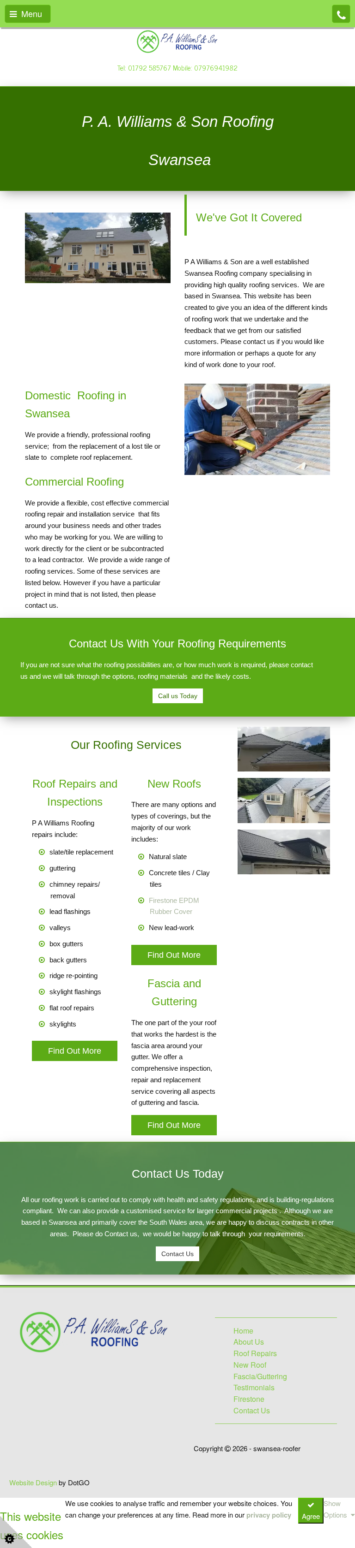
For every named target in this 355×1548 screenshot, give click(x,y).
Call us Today (177, 696)
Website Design (33, 1482)
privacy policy (268, 1515)
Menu (29, 13)
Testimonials (254, 1387)
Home (243, 1330)
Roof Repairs (255, 1353)
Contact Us (177, 1253)
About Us (248, 1341)
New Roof (249, 1364)
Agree (311, 1516)
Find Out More (74, 1051)
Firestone (248, 1399)
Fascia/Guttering (260, 1376)
